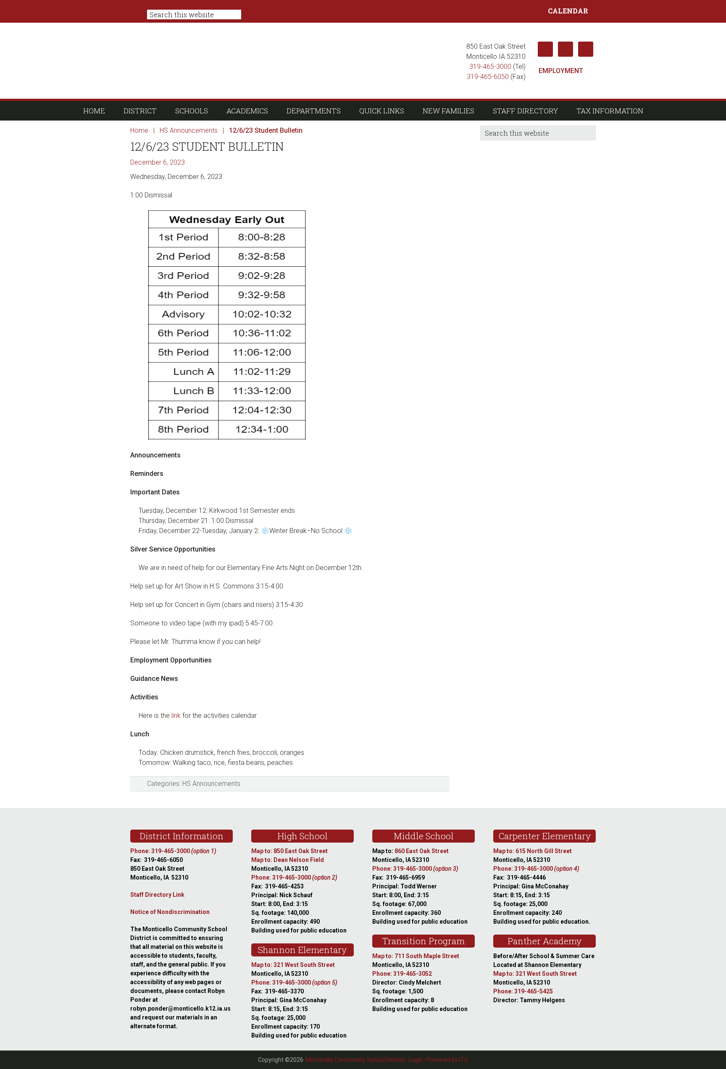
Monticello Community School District (294, 60)
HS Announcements (211, 784)
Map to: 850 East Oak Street (289, 851)
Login (415, 1059)
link (176, 716)
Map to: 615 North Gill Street (532, 851)
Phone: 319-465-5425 (523, 991)
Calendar (568, 10)
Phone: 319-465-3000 (173, 851)
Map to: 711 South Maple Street (415, 956)
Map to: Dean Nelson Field (287, 859)
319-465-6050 (488, 77)
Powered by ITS (447, 1059)
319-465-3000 (490, 67)
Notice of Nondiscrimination (170, 912)
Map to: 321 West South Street (293, 964)
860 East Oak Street (422, 851)
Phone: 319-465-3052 (402, 973)
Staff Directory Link (157, 894)
